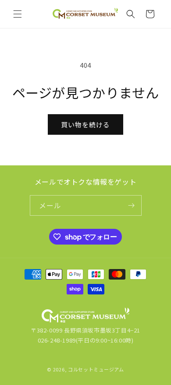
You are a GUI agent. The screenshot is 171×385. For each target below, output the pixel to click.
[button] (17, 14)
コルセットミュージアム (96, 369)
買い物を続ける (85, 124)
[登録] (131, 205)
